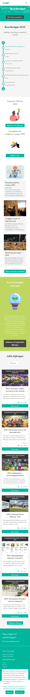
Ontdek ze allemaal (15, 623)
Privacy (4, 662)
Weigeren (9, 692)
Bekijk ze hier (15, 155)
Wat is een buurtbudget (8, 654)
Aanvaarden (19, 692)
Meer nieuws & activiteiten (15, 271)
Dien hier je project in (15, 17)
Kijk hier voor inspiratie (15, 125)
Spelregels (5, 666)
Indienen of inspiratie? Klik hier (15, 343)
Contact (4, 664)
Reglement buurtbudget (8, 656)
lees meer (15, 406)
